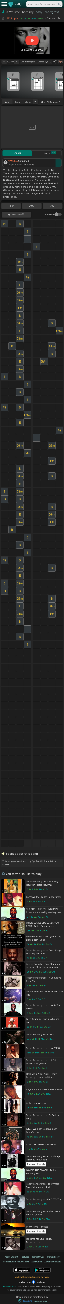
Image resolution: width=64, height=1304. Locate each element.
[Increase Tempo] (16, 62)
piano (17, 102)
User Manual (36, 1261)
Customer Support (52, 1261)
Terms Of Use (38, 1257)
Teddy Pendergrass (46, 12)
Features (25, 1257)
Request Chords (36, 1164)
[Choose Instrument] (35, 101)
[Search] (59, 4)
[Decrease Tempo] (4, 62)
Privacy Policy (53, 1257)
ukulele (28, 102)
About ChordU (11, 1257)
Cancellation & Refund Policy (16, 1261)
